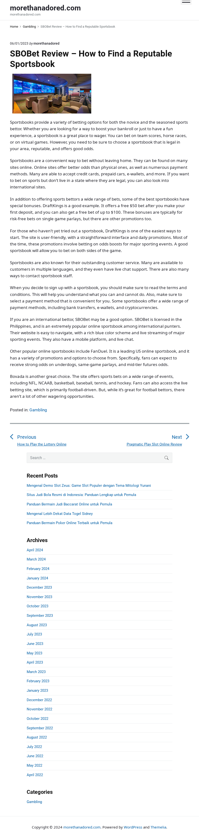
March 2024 (36, 559)
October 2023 (37, 606)
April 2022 (35, 775)
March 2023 (36, 672)
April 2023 (35, 662)
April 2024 (35, 550)
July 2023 (34, 634)
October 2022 (37, 718)
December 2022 (39, 700)
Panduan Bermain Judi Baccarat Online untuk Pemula (69, 504)
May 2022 (34, 765)
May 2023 (34, 653)
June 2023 (35, 644)
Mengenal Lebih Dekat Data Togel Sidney (60, 514)
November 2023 (39, 597)
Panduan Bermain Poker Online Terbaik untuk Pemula (69, 523)
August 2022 (37, 737)
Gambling (38, 409)
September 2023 (40, 615)
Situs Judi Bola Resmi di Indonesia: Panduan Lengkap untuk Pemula (81, 495)
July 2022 (34, 747)
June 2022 (35, 756)
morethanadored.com (81, 827)
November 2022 (39, 709)
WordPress (133, 827)
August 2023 (37, 625)
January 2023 (37, 690)
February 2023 (38, 681)
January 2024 (37, 578)
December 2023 (39, 587)
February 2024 (38, 569)
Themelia (158, 827)
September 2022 (40, 728)
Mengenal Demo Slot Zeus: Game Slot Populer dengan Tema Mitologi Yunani (89, 485)
